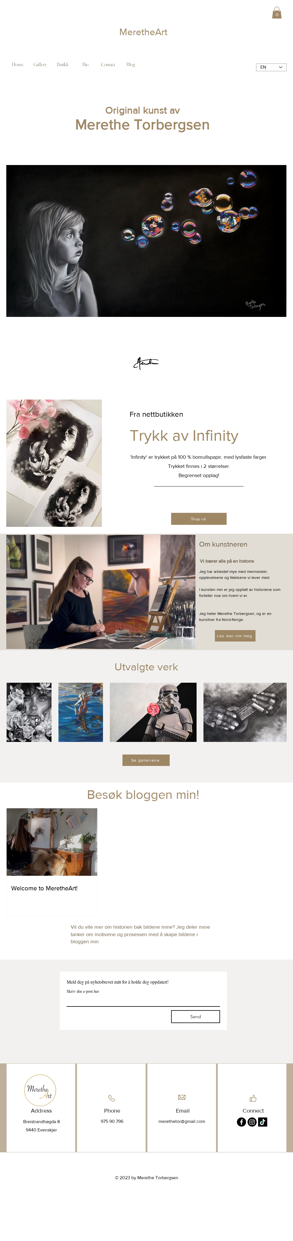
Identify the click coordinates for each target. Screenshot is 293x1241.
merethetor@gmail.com (182, 1121)
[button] (277, 13)
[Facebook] (241, 1122)
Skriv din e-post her (83, 991)
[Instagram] (252, 1122)
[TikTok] (262, 1122)
